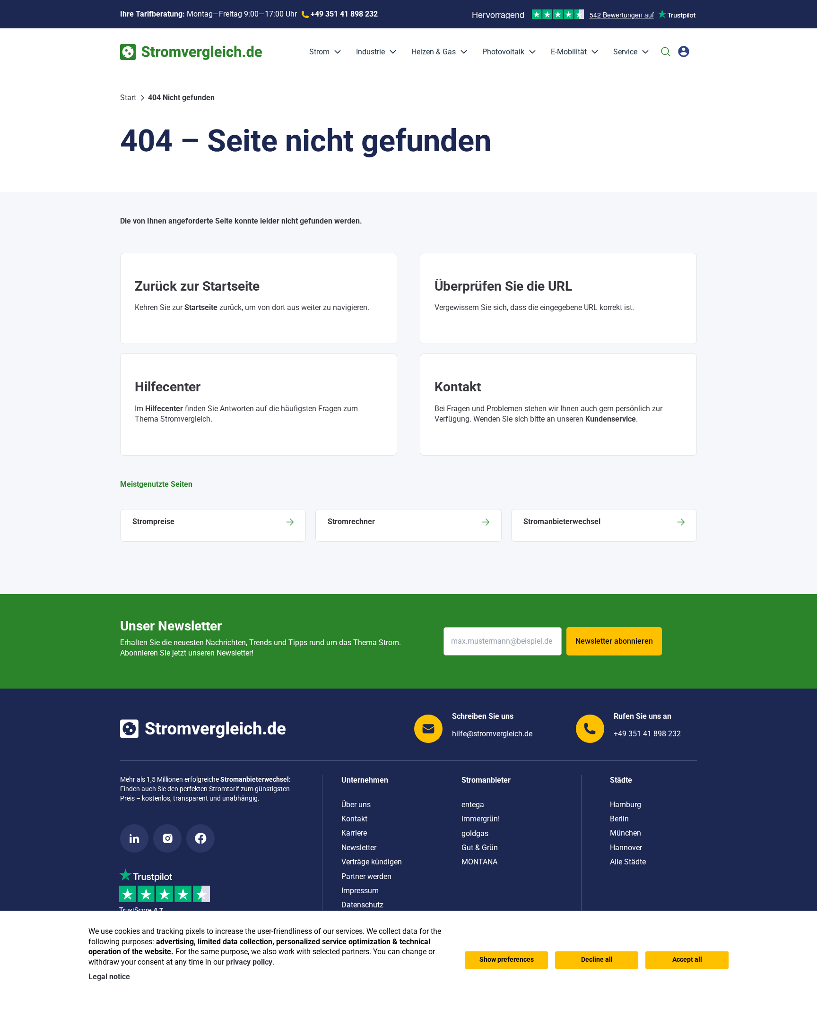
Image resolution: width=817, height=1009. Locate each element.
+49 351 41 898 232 (647, 733)
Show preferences (506, 960)
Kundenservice (610, 418)
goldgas (474, 833)
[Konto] (683, 51)
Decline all (597, 960)
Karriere (354, 832)
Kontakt (354, 818)
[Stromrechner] (408, 525)
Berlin (619, 818)
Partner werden (366, 876)
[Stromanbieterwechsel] (604, 525)
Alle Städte (628, 861)
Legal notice (109, 976)
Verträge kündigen (371, 861)
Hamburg (625, 804)
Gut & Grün (479, 847)
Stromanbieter (486, 780)
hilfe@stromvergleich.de (492, 733)
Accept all (687, 960)
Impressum (360, 890)
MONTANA (479, 861)
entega (472, 804)
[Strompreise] (213, 525)
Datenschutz (362, 904)
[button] (335, 52)
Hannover (626, 847)
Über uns (356, 804)
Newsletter (358, 847)
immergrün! (480, 818)
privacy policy (249, 961)
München (625, 832)
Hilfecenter (164, 408)
